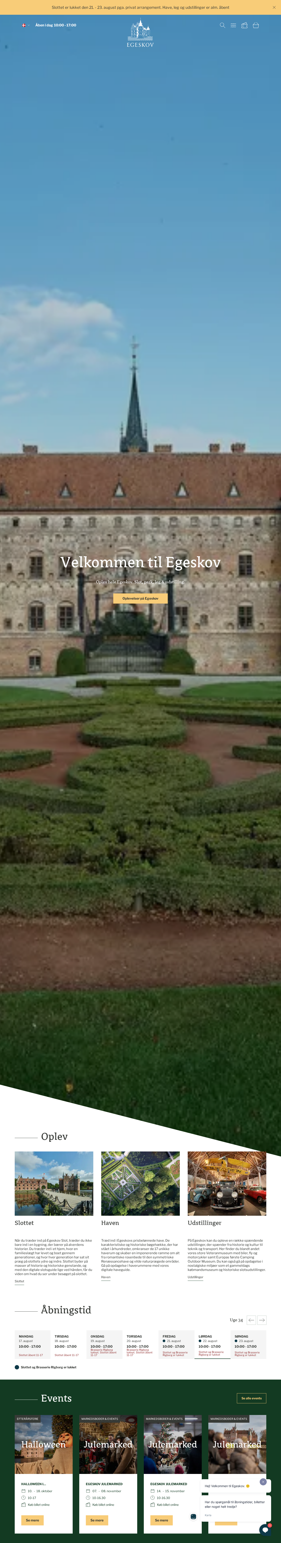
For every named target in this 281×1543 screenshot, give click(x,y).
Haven (105, 1277)
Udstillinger (195, 1277)
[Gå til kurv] (256, 25)
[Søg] (222, 25)
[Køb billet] (244, 25)
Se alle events (251, 1398)
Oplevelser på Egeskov (140, 598)
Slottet (19, 1281)
